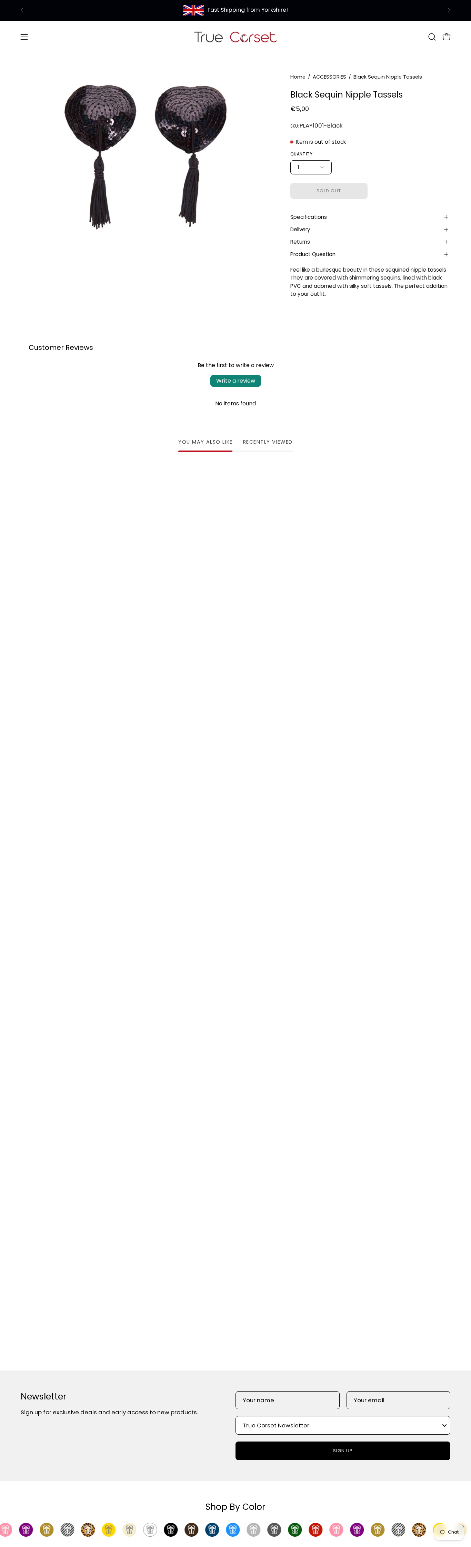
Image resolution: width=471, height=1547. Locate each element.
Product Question (312, 254)
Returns (300, 241)
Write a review (235, 381)
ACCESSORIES (329, 76)
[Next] (449, 10)
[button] (432, 37)
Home (297, 76)
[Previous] (22, 10)
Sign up (343, 1451)
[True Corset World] (235, 36)
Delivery (300, 229)
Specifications (308, 217)
